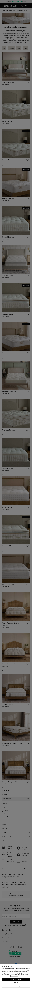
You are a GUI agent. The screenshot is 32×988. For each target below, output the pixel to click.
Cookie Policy (14, 976)
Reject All (16, 982)
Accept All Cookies (16, 979)
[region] (16, 976)
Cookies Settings (16, 986)
